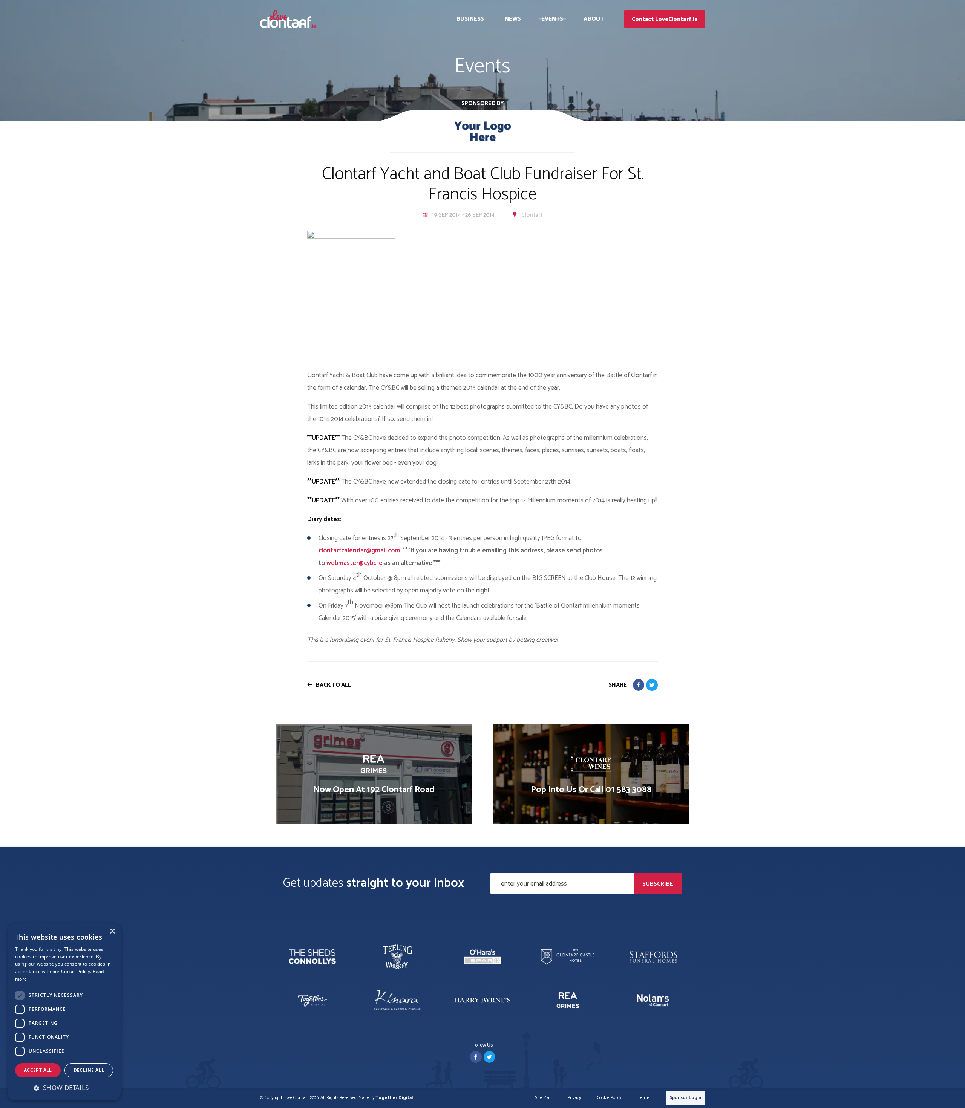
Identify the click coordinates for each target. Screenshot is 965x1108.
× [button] (112, 931)
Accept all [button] (38, 1070)
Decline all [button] (89, 1070)
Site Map (543, 1098)
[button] (64, 1087)
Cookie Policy (609, 1098)
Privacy (574, 1098)
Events (552, 19)
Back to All (333, 685)
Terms (643, 1098)
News (513, 19)
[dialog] (64, 1011)
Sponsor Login (685, 1097)
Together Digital (394, 1097)
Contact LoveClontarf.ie (665, 19)
